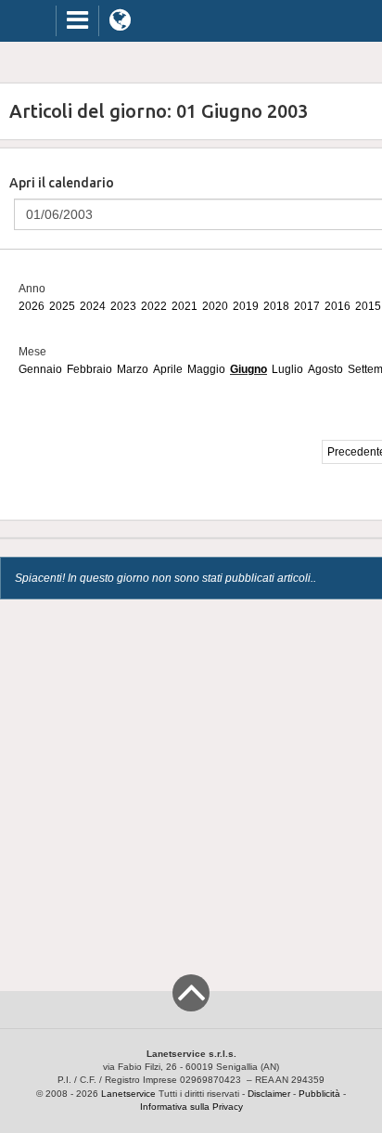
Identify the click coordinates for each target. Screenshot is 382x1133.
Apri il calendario (61, 182)
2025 (62, 306)
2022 (154, 306)
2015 (368, 306)
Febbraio (89, 369)
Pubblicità (319, 1093)
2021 (184, 306)
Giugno (248, 369)
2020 (215, 306)
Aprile (168, 369)
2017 (307, 306)
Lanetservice (128, 1093)
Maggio (206, 369)
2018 (276, 306)
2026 (32, 306)
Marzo (132, 369)
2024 (93, 306)
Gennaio (40, 369)
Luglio (287, 369)
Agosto (325, 369)
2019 (246, 306)
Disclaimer (269, 1093)
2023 (123, 306)
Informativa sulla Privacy (191, 1106)
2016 (337, 306)
